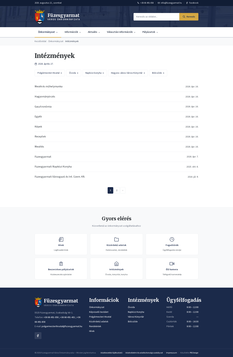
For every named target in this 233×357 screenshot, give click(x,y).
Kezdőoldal (40, 41)
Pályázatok (148, 32)
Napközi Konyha (136, 312)
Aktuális (92, 32)
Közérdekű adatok (98, 321)
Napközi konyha (94, 73)
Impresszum (171, 352)
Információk (71, 32)
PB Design (194, 352)
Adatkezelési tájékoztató (111, 352)
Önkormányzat (46, 32)
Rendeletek (95, 326)
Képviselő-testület (98, 312)
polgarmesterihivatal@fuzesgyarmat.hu (62, 326)
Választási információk (120, 32)
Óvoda (73, 73)
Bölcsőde (158, 73)
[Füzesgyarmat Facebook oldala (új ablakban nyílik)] (38, 335)
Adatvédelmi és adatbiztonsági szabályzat (144, 352)
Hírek (91, 331)
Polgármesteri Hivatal (50, 73)
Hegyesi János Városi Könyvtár (128, 73)
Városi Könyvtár (136, 317)
